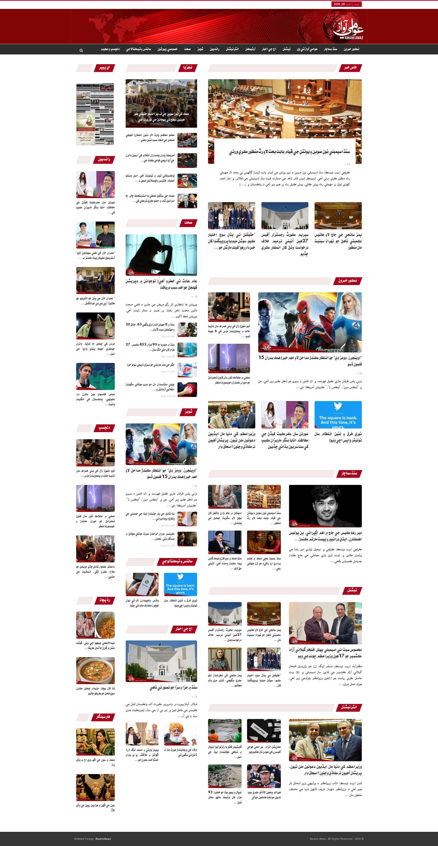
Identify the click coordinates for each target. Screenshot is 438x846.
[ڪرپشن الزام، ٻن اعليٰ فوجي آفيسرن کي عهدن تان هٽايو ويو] (264, 731)
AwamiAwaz (103, 839)
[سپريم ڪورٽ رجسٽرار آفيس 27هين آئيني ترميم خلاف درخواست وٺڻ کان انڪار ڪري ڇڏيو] (285, 216)
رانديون (214, 50)
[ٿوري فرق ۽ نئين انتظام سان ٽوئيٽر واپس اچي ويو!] (180, 584)
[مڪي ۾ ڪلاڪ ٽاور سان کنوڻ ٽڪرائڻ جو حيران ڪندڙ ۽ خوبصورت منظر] (95, 498)
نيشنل (286, 50)
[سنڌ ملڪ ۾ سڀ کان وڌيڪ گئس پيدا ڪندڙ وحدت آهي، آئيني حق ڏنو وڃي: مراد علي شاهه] (225, 542)
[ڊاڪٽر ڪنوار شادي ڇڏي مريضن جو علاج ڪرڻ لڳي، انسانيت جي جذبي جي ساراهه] (95, 548)
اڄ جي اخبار (269, 50)
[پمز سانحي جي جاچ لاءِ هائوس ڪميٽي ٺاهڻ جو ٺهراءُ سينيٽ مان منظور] (338, 216)
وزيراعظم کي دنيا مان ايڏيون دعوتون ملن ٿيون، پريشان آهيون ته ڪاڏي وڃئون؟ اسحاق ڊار (231, 441)
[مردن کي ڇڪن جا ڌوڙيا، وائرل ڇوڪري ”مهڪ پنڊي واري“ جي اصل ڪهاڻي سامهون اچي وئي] (95, 325)
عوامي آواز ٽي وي (307, 50)
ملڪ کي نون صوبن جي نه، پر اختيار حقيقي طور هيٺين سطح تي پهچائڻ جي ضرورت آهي (161, 117)
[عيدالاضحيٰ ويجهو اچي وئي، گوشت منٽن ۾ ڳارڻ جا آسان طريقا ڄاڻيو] (95, 625)
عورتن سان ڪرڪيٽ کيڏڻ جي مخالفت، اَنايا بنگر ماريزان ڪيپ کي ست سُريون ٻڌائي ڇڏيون (285, 441)
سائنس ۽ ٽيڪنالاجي (138, 50)
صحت (187, 50)
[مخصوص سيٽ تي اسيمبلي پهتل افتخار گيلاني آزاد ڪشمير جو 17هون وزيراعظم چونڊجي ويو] (325, 623)
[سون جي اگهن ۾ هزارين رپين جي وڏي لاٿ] (95, 787)
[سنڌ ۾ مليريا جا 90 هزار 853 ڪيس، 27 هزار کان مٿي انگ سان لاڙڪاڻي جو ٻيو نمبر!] (187, 350)
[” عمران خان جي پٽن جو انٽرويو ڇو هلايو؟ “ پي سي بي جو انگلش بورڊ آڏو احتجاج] (95, 280)
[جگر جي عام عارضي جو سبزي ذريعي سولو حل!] (187, 370)
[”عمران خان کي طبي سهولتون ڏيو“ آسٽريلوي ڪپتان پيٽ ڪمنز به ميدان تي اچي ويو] (95, 235)
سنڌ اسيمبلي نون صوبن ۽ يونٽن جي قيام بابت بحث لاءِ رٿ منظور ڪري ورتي (289, 152)
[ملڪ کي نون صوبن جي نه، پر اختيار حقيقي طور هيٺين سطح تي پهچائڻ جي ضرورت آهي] (161, 103)
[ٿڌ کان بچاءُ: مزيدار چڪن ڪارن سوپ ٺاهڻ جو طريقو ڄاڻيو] (95, 670)
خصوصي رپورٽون (168, 50)
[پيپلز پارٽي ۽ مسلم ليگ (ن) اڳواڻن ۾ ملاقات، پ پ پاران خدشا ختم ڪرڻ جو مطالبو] (142, 734)
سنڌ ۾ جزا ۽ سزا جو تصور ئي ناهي (173, 688)
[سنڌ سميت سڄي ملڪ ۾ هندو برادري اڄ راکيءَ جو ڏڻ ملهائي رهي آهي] (264, 542)
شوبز (200, 50)
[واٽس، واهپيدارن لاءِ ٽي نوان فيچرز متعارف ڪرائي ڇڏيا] (142, 584)
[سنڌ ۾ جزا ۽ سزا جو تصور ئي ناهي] (161, 661)
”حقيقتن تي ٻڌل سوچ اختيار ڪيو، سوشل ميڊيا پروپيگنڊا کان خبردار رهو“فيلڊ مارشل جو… (231, 242)
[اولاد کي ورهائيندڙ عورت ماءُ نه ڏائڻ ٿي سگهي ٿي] (180, 734)
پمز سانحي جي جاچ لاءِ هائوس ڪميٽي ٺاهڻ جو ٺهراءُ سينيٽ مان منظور (338, 242)
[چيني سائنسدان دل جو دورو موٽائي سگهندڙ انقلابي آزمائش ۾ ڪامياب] (187, 389)
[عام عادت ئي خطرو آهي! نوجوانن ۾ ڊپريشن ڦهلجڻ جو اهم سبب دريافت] (161, 255)
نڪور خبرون (351, 50)
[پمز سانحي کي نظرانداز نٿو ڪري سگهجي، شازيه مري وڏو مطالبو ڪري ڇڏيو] (225, 659)
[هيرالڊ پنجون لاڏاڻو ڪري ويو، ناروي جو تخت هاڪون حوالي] (264, 776)
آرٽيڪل (250, 50)
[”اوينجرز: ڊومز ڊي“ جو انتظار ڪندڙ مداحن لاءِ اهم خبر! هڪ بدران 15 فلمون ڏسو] (161, 444)
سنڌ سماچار (330, 50)
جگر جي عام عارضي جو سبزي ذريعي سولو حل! (151, 365)
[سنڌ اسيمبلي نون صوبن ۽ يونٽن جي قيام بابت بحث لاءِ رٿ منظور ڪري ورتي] (285, 121)
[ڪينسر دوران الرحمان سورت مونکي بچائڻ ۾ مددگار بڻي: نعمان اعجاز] (187, 539)
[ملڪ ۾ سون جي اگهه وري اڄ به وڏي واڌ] (95, 742)
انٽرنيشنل (232, 50)
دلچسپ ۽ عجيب (110, 50)
